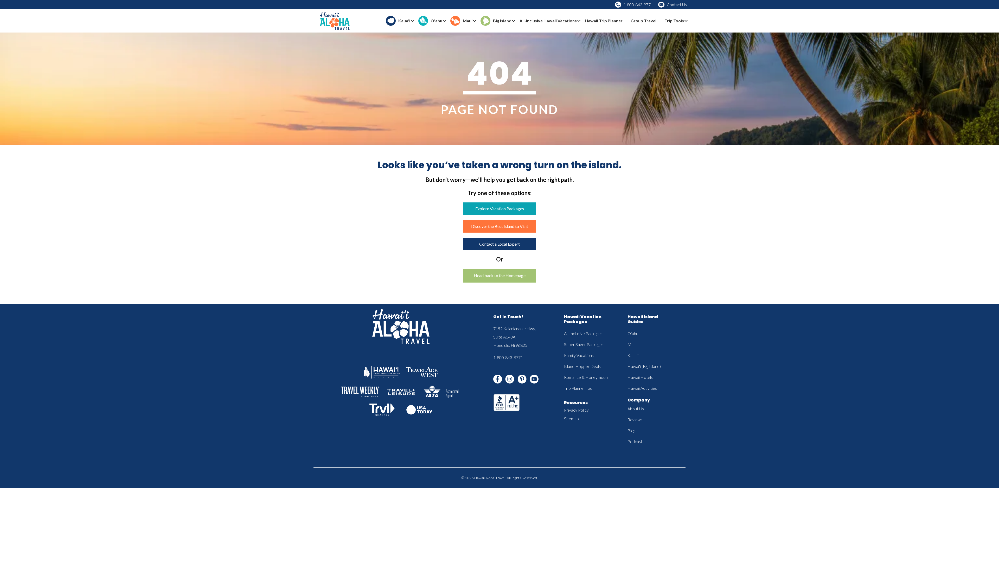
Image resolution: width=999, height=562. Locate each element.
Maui (631, 344)
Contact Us (677, 4)
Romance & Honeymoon (586, 377)
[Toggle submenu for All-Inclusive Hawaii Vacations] (579, 21)
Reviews (635, 419)
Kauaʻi (632, 355)
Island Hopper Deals (582, 366)
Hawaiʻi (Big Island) (644, 366)
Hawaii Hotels (640, 377)
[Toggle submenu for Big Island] (513, 21)
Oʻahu (632, 333)
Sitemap (571, 418)
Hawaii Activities (642, 388)
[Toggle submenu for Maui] (474, 21)
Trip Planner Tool (578, 388)
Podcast (634, 441)
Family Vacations (579, 355)
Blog (631, 430)
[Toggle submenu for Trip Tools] (686, 21)
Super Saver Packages (584, 344)
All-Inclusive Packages (583, 333)
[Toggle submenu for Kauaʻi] (412, 21)
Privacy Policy (576, 409)
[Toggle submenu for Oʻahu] (444, 21)
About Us (635, 408)
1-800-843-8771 (638, 4)
